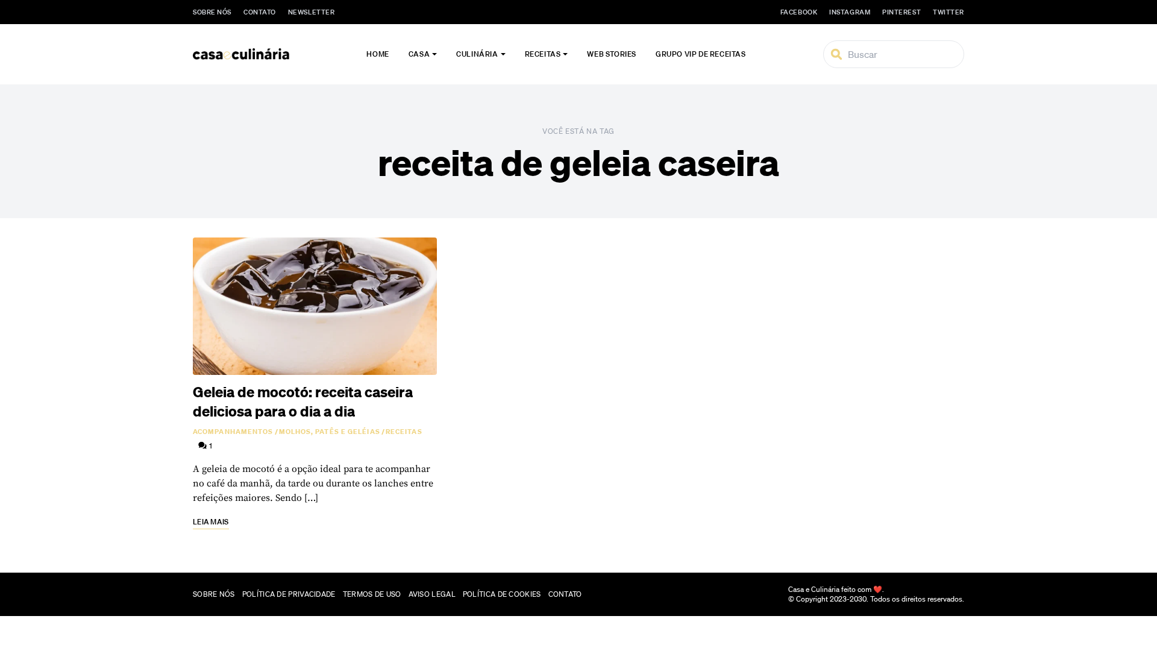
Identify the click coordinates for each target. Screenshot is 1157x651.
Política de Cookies (502, 594)
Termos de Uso (372, 594)
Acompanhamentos (233, 431)
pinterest (901, 12)
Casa (419, 54)
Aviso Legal (432, 594)
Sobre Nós (212, 12)
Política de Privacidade (289, 594)
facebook (798, 12)
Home (377, 54)
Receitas (543, 54)
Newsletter (311, 12)
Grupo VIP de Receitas (701, 54)
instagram (849, 12)
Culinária (477, 54)
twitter (948, 12)
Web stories (611, 54)
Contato (259, 12)
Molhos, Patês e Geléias (329, 431)
